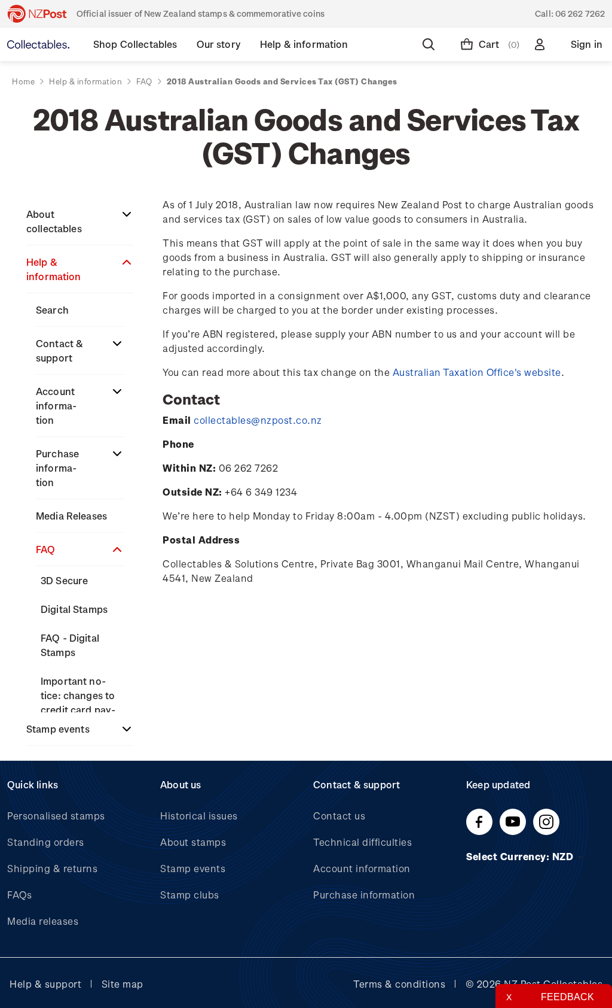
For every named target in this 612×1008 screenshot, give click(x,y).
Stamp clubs (189, 894)
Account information (56, 405)
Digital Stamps (74, 609)
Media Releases (71, 515)
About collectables (54, 221)
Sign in (586, 44)
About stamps (193, 842)
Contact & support (59, 350)
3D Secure (64, 580)
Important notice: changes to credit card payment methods (78, 702)
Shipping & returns (52, 868)
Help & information (53, 269)
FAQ (45, 549)
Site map (122, 983)
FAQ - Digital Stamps (70, 645)
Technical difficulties (362, 842)
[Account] (542, 44)
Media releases (42, 921)
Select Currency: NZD (521, 856)
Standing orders (45, 842)
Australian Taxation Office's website (477, 372)
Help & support (45, 983)
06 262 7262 (580, 13)
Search (52, 309)
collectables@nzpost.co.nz (258, 420)
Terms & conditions (399, 983)
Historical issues (199, 815)
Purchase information (57, 468)
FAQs (19, 894)
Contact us (339, 815)
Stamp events (58, 728)
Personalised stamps (56, 815)
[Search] (431, 44)
